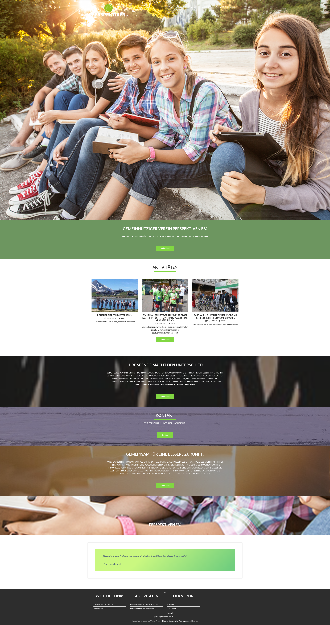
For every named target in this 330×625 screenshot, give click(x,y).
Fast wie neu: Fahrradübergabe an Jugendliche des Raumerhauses (215, 316)
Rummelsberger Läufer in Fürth (144, 604)
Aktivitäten (206, 7)
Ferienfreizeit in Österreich (114, 315)
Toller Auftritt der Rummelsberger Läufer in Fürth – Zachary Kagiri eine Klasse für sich (165, 318)
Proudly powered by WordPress (146, 621)
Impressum (232, 7)
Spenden (182, 7)
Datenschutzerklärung (103, 604)
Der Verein (169, 7)
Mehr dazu (165, 248)
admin (122, 318)
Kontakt (193, 7)
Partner (219, 7)
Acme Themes (191, 621)
